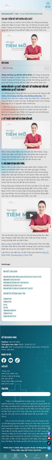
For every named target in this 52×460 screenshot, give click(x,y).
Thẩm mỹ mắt (7, 298)
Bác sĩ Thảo (6, 244)
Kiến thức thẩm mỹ (9, 373)
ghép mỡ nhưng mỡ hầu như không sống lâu (21, 96)
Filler (5, 304)
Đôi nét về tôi (7, 379)
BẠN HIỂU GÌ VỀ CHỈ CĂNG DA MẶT (12, 285)
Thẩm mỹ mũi (7, 301)
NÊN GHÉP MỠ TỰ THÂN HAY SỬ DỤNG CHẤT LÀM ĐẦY (18, 288)
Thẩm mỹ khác (7, 313)
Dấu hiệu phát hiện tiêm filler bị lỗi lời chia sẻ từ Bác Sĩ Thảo (22, 276)
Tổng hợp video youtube (11, 381)
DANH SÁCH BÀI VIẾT (7, 13)
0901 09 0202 (14, 342)
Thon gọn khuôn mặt (9, 310)
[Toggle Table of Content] (45, 68)
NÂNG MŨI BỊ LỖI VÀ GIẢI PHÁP (11, 279)
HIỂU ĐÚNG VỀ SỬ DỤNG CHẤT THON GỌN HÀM (16, 282)
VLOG (16, 13)
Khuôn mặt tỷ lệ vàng (10, 376)
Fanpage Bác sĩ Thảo (19, 255)
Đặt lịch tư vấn (7, 384)
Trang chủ (5, 371)
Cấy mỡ (5, 307)
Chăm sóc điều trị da (9, 316)
